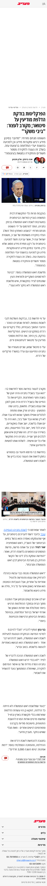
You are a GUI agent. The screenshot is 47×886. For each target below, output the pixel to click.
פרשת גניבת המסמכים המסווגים (31, 762)
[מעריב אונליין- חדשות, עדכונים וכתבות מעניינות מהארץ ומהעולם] (23, 4)
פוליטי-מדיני (13, 107)
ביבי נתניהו (22, 759)
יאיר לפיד (41, 759)
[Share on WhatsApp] (24, 167)
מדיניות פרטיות (27, 882)
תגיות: (42, 757)
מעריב (43, 107)
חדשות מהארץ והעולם (29, 107)
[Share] (43, 167)
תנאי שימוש (40, 882)
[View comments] (7, 167)
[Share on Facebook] (37, 167)
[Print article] (18, 167)
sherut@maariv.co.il (26, 860)
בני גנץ (32, 759)
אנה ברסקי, (27, 159)
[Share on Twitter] (30, 167)
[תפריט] (44, 4)
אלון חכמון (17, 159)
